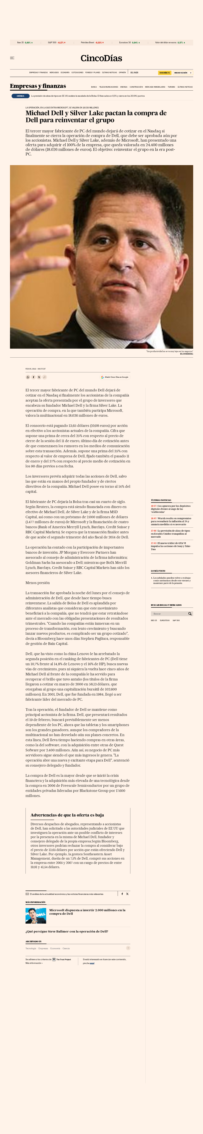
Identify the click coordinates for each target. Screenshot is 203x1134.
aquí (92, 963)
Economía (65, 73)
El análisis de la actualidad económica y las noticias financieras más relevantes (66, 894)
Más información (33, 963)
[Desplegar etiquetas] (128, 948)
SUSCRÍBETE (165, 73)
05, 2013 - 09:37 (35, 369)
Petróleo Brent (87, 42)
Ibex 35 (20, 42)
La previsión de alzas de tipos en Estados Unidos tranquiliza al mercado (170, 533)
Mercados (54, 73)
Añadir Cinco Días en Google (116, 377)
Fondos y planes (92, 73)
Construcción (136, 87)
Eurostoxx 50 (125, 42)
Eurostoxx (165, 621)
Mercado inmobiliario (155, 87)
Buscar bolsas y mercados (166, 605)
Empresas (43, 948)
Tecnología (31, 948)
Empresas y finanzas (38, 73)
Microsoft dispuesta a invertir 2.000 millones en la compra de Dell (87, 912)
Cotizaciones (77, 73)
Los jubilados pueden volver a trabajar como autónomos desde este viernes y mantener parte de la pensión (172, 580)
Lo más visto (158, 571)
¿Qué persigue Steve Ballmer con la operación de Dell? (67, 931)
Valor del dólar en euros (165, 42)
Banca (94, 87)
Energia (123, 87)
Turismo (171, 87)
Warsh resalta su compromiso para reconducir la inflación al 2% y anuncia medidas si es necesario (171, 521)
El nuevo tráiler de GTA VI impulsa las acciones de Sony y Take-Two (171, 546)
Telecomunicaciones (108, 87)
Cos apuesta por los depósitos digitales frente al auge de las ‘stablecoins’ (171, 509)
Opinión (122, 73)
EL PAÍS (133, 71)
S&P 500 (52, 42)
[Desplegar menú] (12, 58)
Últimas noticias (109, 73)
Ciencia (66, 948)
